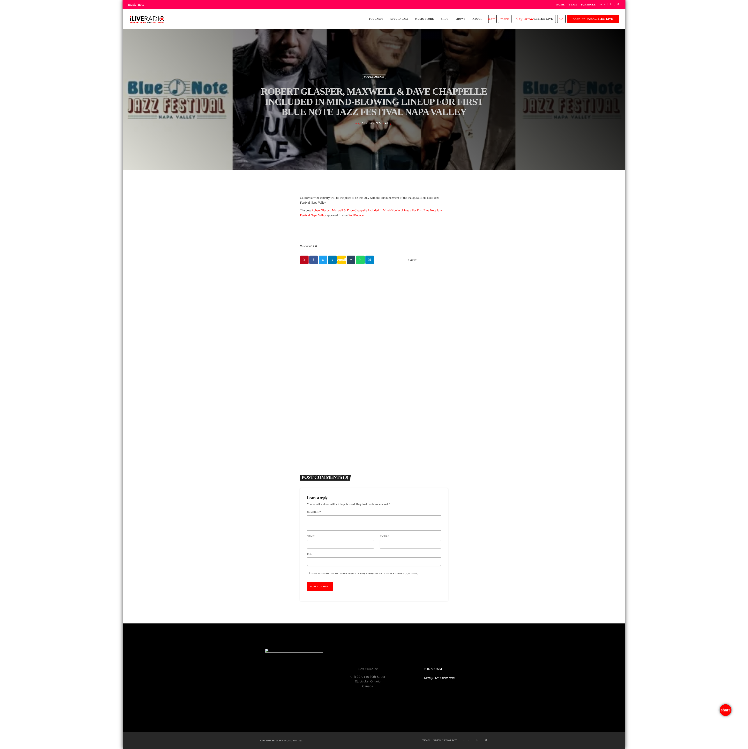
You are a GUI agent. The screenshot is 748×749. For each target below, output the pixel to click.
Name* (311, 536)
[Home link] (147, 19)
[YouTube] (601, 4)
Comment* (314, 512)
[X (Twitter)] (604, 4)
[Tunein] (607, 4)
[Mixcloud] (611, 4)
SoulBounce (356, 215)
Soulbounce (374, 76)
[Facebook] (618, 4)
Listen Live (534, 19)
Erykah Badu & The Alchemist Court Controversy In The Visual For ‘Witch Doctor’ (410, 396)
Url (309, 554)
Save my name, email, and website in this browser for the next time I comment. (364, 573)
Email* (384, 536)
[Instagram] (614, 4)
